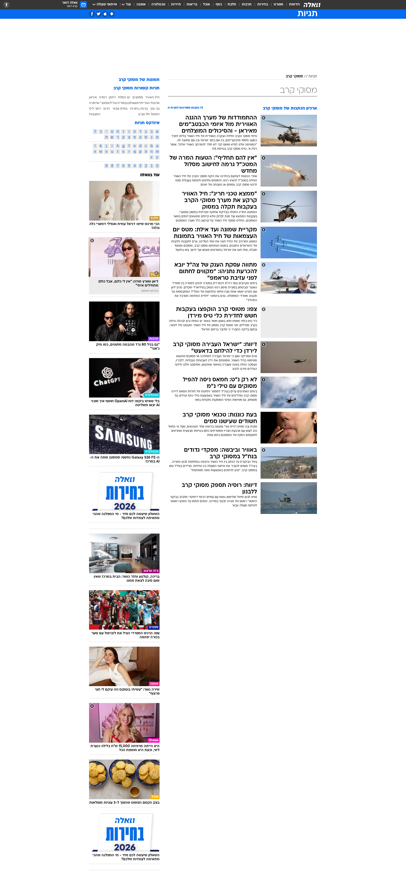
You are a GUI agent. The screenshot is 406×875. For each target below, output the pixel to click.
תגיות (312, 76)
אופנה (141, 4)
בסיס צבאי (120, 108)
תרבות (247, 4)
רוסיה (103, 97)
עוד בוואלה (150, 175)
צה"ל (113, 103)
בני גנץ (155, 108)
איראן (93, 97)
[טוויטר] (99, 14)
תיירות (176, 4)
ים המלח (124, 97)
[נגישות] (6, 5)
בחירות (262, 4)
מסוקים (138, 97)
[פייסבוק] (92, 14)
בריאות (192, 4)
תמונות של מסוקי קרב (139, 80)
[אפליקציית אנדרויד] (112, 14)
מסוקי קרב (294, 76)
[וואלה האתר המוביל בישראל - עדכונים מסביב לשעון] (312, 4)
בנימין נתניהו (139, 108)
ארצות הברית (150, 103)
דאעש (136, 103)
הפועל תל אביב (149, 114)
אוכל (206, 4)
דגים (106, 108)
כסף (219, 4)
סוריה (121, 103)
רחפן (112, 97)
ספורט (278, 4)
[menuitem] (291, 4)
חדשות (294, 4)
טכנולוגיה (158, 4)
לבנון (128, 103)
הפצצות (94, 114)
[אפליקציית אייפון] (105, 14)
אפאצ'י (105, 103)
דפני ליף (95, 108)
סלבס (232, 4)
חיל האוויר (152, 97)
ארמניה (94, 103)
